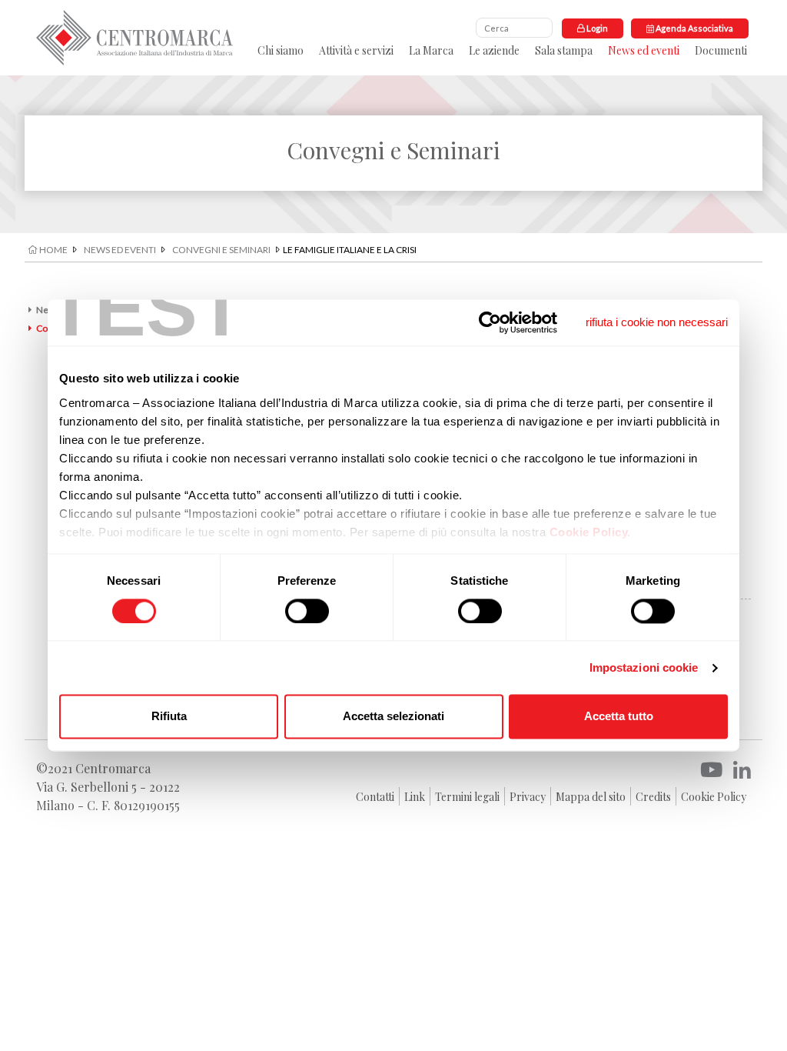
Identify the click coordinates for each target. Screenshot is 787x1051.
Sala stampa (564, 50)
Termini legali (467, 796)
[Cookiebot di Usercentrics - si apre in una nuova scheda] (490, 322)
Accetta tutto (618, 716)
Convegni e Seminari (221, 249)
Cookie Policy (713, 796)
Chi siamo (280, 50)
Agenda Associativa (693, 28)
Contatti (375, 796)
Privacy (528, 796)
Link (414, 796)
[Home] (134, 37)
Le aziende (494, 50)
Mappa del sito (591, 796)
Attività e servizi (356, 50)
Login (596, 28)
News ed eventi (643, 50)
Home (53, 249)
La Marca (431, 50)
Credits (653, 796)
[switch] (307, 611)
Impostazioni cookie (644, 667)
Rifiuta (169, 716)
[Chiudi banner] (657, 322)
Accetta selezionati (393, 716)
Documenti (721, 50)
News (48, 309)
